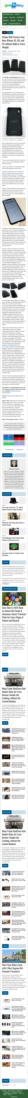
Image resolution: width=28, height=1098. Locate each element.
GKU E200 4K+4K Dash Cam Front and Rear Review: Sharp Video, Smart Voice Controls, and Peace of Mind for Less (19, 731)
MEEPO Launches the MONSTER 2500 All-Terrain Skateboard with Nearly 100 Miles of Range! (19, 1033)
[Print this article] (19, 441)
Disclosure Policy (7, 1092)
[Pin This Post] (19, 438)
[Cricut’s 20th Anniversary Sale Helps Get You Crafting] (6, 898)
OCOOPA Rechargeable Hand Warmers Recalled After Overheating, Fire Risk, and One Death (18, 1025)
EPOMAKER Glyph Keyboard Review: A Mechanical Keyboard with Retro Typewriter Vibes (18, 739)
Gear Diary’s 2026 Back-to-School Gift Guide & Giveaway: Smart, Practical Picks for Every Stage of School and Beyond (14, 614)
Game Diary (13, 20)
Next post (19, 449)
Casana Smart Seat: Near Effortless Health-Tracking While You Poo (18, 1040)
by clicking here (5, 584)
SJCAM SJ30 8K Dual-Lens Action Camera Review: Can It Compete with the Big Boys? (18, 789)
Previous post (10, 449)
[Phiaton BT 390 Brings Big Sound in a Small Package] (14, 518)
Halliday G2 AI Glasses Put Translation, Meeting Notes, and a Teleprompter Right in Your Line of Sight (19, 1049)
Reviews (4, 505)
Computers (5, 20)
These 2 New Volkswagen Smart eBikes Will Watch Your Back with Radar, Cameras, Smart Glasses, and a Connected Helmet (19, 914)
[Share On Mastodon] (19, 444)
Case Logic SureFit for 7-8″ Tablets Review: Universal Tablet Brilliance (12, 508)
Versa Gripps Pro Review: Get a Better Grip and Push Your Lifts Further (18, 756)
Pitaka (18, 51)
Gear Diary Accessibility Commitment (10, 1093)
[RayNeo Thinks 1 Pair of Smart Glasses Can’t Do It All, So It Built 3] (6, 882)
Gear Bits (5, 946)
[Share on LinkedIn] (8, 438)
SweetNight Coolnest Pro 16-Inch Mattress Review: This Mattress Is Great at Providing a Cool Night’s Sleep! (18, 889)
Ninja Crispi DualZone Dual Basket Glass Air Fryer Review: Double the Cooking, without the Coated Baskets (14, 695)
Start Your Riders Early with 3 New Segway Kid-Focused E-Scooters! (12, 968)
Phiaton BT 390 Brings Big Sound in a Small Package (13, 523)
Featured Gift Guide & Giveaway (9, 588)
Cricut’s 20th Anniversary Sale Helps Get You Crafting (18, 896)
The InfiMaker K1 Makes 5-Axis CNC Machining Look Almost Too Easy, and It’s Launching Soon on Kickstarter (18, 905)
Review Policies (19, 1090)
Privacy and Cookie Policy (16, 1092)
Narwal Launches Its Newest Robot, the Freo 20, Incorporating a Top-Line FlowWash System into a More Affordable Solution (19, 1009)
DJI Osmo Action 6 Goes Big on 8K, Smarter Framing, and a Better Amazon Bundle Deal (18, 873)
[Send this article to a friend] (8, 441)
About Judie (4, 1090)
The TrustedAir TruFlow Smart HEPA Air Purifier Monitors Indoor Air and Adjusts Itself (18, 938)
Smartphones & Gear (8, 14)
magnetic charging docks (9, 345)
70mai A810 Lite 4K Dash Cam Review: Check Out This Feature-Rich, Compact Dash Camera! (18, 796)
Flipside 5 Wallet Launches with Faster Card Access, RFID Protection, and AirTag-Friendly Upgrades (18, 1065)
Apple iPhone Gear (11, 51)
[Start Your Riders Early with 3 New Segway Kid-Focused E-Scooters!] (14, 962)
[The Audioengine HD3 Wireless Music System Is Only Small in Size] (14, 534)
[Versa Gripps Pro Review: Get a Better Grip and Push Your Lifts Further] (6, 758)
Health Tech (12, 17)
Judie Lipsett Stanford (12, 54)
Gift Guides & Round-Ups (14, 24)
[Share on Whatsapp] (8, 444)
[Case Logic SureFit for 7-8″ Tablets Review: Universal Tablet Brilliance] (14, 503)
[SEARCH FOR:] (14, 27)
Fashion (5, 24)
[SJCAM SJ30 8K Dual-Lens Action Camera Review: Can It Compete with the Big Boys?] (6, 790)
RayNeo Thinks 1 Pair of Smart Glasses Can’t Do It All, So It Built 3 (19, 880)
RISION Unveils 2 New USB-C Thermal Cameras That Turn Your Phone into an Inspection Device (19, 1016)
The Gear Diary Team (11, 1090)
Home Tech (17, 14)
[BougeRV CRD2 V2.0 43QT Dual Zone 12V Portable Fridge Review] (6, 774)
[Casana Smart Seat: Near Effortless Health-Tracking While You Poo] (6, 1042)
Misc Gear (20, 20)
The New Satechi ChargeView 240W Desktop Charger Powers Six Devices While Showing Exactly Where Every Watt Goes (19, 922)
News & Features (6, 812)
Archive (5, 1094)
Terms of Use (21, 1093)
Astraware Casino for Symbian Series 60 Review (13, 554)
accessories (5, 347)
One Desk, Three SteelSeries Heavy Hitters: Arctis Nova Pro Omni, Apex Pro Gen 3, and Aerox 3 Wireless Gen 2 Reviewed (19, 765)
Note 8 (14, 175)
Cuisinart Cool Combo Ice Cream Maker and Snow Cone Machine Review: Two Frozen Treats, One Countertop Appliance (18, 781)
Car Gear (5, 17)
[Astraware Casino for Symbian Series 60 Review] (14, 549)
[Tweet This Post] (19, 435)
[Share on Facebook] (8, 435)
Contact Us (10, 1094)
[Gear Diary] (14, 5)
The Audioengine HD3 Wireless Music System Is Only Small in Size (13, 539)
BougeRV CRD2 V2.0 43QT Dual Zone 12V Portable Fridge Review (18, 772)
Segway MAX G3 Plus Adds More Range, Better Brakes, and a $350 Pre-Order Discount (19, 930)
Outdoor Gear (20, 17)
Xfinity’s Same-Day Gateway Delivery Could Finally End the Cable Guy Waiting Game (18, 1056)
